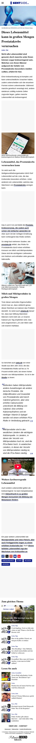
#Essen (28, 560)
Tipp (7, 50)
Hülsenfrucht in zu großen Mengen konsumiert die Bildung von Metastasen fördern (17, 497)
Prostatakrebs (20, 185)
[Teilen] (11, 556)
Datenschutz (15, 729)
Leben (3, 50)
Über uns (13, 726)
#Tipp (19, 560)
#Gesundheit (8, 560)
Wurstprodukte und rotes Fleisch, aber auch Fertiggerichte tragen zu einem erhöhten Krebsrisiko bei (18, 543)
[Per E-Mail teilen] (15, 556)
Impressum (8, 729)
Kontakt (23, 726)
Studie (4, 377)
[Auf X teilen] (7, 556)
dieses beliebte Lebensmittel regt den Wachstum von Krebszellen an (18, 549)
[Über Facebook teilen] (3, 556)
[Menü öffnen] (3, 3)
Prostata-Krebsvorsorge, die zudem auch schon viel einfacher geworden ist (17, 228)
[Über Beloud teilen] (19, 556)
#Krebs (5, 564)
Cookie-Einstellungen (25, 729)
